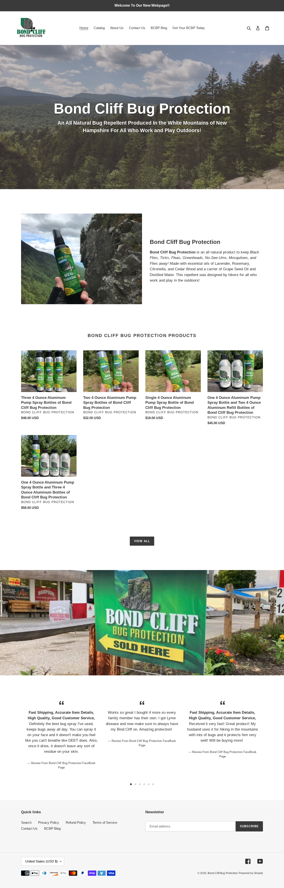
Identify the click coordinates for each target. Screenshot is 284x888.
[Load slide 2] (135, 784)
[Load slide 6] (153, 784)
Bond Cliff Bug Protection (223, 873)
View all (142, 541)
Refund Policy (76, 822)
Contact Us (29, 828)
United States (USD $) (41, 861)
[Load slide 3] (140, 784)
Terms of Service (105, 822)
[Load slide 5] (148, 784)
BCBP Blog (52, 828)
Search (26, 822)
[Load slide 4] (144, 784)
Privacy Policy (48, 822)
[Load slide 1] (131, 784)
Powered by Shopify (251, 873)
